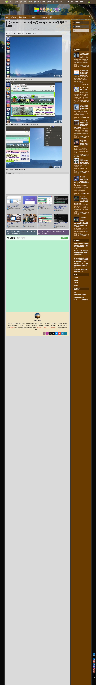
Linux (40, 29)
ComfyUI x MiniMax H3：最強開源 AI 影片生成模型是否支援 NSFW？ (81, 143)
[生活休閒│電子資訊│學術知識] (48, 11)
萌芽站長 (18, 29)
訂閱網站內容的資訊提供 (80, 294)
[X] (53, 333)
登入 (75, 292)
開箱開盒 (84, 66)
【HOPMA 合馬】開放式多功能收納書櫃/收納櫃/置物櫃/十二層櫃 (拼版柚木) (81, 124)
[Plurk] (59, 333)
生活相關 (84, 84)
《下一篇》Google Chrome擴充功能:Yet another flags (51, 232)
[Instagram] (47, 333)
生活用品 (84, 137)
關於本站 (76, 285)
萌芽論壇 (64, 237)
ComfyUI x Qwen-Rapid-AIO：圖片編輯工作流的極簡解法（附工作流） (81, 200)
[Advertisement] (37, 184)
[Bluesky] (56, 333)
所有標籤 (76, 280)
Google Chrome (50, 29)
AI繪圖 (77, 214)
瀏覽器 (31, 29)
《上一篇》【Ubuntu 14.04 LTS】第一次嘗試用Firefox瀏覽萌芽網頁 (22, 232)
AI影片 (77, 156)
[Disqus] (37, 257)
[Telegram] (62, 333)
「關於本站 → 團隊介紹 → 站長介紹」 (46, 327)
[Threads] (50, 333)
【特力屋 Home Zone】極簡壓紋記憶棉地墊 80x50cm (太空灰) (81, 265)
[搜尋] (89, 17)
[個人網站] (44, 333)
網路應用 (84, 101)
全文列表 (76, 277)
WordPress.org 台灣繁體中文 (81, 299)
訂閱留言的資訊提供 (79, 297)
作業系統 (36, 29)
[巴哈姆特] (65, 333)
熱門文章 (76, 282)
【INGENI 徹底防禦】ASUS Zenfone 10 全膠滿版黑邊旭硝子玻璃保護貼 (81, 260)
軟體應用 (84, 155)
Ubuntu (44, 29)
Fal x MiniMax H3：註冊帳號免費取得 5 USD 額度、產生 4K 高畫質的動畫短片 (81, 245)
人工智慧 (84, 117)
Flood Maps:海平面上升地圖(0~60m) (84, 89)
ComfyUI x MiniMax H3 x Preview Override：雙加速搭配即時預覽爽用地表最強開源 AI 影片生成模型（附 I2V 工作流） (81, 222)
